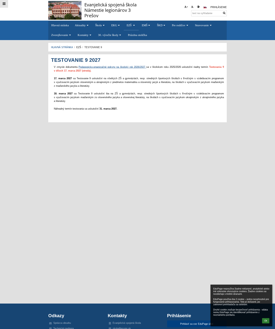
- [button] (193, 6)
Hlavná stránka (62, 47)
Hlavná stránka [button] (60, 25)
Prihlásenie (218, 7)
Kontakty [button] (83, 35)
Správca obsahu (62, 323)
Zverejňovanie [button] (59, 35)
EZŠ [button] (129, 25)
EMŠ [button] (144, 25)
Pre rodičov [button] (178, 25)
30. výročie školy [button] (108, 35)
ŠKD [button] (160, 25)
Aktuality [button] (80, 25)
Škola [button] (98, 25)
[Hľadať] (224, 13)
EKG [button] (114, 25)
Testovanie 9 (93, 47)
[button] (198, 6)
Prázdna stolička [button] (137, 35)
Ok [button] (265, 320)
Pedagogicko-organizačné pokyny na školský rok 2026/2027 (112, 67)
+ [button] (187, 6)
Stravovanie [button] (202, 25)
